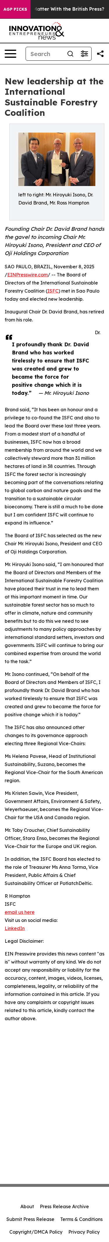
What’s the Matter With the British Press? (55, 9)
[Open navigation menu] (10, 54)
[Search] (70, 53)
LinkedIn (15, 928)
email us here (20, 912)
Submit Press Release (30, 1219)
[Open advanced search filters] (84, 53)
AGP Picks (15, 9)
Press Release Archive (64, 1206)
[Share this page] (100, 54)
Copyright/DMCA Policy (35, 1232)
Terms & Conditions (81, 1219)
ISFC (52, 291)
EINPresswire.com (27, 275)
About (27, 1206)
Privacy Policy (84, 1232)
